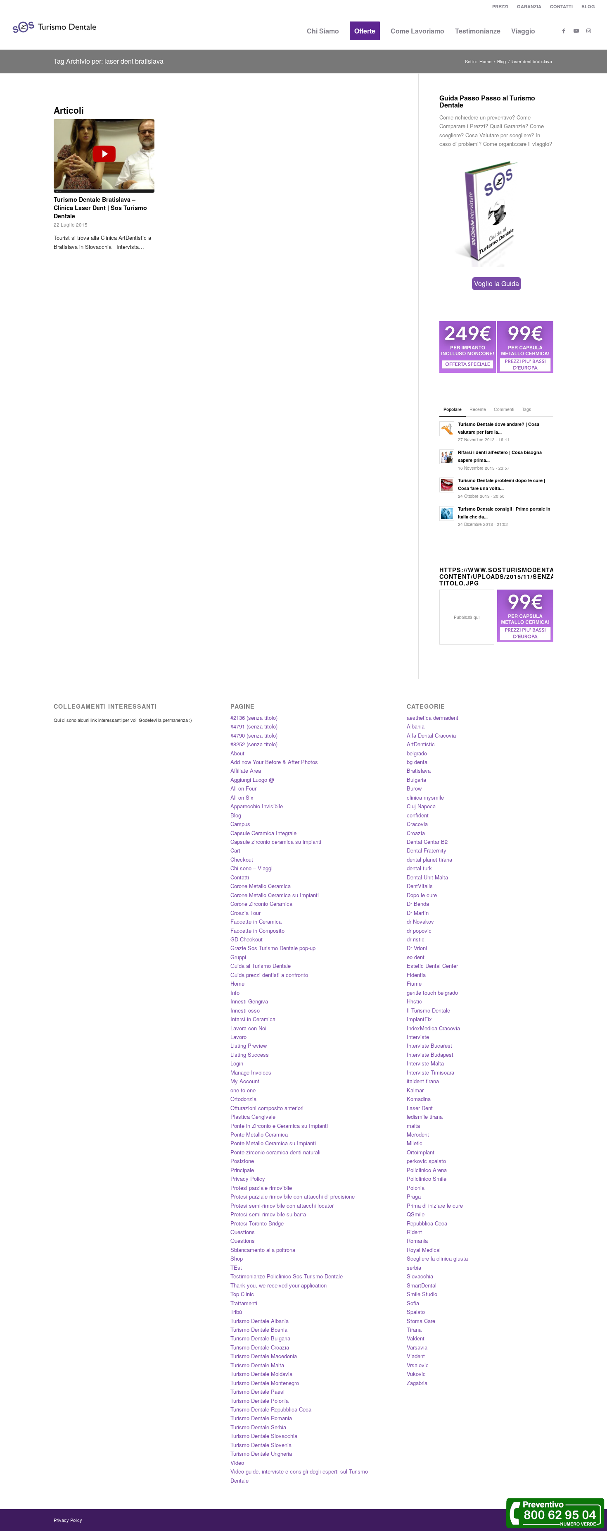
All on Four (243, 788)
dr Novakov (420, 921)
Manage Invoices (250, 1072)
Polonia (415, 1188)
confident (418, 815)
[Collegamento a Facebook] (564, 30)
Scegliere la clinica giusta (437, 1258)
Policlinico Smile (426, 1178)
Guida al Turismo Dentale (260, 966)
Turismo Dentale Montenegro (264, 1383)
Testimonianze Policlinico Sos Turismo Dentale (286, 1276)
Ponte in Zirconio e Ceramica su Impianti (279, 1126)
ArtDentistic (421, 744)
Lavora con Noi (248, 1028)
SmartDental (421, 1285)
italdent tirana (423, 1081)
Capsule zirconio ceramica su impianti (275, 842)
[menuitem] (500, 6)
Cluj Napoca (421, 806)
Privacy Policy (247, 1178)
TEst (236, 1267)
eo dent (415, 957)
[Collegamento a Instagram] (589, 30)
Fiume (414, 983)
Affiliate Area (245, 770)
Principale (242, 1170)
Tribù (236, 1312)
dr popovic (419, 930)
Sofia (413, 1303)
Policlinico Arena (427, 1170)
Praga (414, 1196)
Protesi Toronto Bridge (257, 1223)
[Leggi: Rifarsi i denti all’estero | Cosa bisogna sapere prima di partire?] (446, 456)
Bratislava (419, 770)
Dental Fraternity (426, 850)
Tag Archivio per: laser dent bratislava (109, 61)
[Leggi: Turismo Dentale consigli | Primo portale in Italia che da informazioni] (446, 513)
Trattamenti (243, 1303)
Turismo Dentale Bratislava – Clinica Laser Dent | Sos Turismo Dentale (100, 207)
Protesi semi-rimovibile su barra (268, 1214)
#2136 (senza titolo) (253, 717)
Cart (235, 850)
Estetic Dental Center (432, 966)
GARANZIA (529, 6)
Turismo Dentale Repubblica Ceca (270, 1409)
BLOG (588, 6)
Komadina (419, 1099)
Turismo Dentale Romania (261, 1418)
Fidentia (416, 975)
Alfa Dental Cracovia (431, 735)
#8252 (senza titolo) (253, 744)
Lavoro (238, 1037)
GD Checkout (246, 939)
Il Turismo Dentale (428, 1010)
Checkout (241, 859)
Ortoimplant (420, 1152)
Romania (417, 1240)
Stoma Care (421, 1321)
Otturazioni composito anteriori (267, 1108)
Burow (414, 788)
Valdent (415, 1338)
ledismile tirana (425, 1116)
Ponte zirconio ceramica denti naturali (275, 1152)
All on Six (242, 797)
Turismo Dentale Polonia (259, 1400)
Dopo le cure (422, 895)
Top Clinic (242, 1294)
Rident (414, 1232)
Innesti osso (245, 1010)
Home (237, 983)
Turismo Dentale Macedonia (263, 1356)
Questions (242, 1232)
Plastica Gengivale (252, 1116)
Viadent (416, 1356)
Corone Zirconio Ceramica (261, 904)
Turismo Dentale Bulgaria (260, 1338)
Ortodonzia (243, 1099)
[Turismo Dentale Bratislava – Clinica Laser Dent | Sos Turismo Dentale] (104, 156)
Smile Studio (422, 1294)
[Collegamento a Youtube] (576, 30)
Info (234, 992)
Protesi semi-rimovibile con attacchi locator (282, 1205)
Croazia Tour (245, 913)
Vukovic (416, 1374)
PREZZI (500, 6)
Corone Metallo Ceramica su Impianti (274, 895)
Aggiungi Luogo (252, 779)
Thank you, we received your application (278, 1285)
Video (237, 1463)
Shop (236, 1258)
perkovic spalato (426, 1161)
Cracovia (417, 824)
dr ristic (415, 939)
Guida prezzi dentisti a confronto (269, 975)
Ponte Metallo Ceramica (259, 1134)
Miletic (414, 1143)
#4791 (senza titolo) (253, 726)
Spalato (416, 1312)
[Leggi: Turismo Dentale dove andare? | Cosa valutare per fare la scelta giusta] (446, 428)
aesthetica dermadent (432, 717)
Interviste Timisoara (430, 1072)
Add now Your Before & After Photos (274, 762)
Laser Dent (420, 1108)
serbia (414, 1267)
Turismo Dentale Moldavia (261, 1374)
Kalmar (415, 1090)
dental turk (419, 868)
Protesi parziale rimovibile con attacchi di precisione (292, 1196)
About (237, 753)
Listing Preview (248, 1045)
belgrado (417, 753)
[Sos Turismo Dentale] (54, 39)
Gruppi (238, 957)
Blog (235, 815)
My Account (244, 1081)
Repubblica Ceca (427, 1223)
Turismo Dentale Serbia (258, 1427)
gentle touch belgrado (432, 992)
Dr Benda (418, 904)
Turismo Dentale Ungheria (261, 1453)
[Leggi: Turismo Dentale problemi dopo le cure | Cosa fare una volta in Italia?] (446, 485)
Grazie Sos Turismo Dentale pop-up (272, 948)
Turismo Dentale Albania (259, 1321)
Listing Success (249, 1054)
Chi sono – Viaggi (251, 868)
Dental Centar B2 (427, 842)
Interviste (418, 1037)
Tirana (414, 1329)
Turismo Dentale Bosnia (258, 1329)
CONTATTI (561, 6)
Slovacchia (420, 1276)
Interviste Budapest (430, 1054)
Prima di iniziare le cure (435, 1205)
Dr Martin (418, 913)
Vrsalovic (418, 1365)
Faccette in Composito (257, 930)
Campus (240, 824)
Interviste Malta (425, 1063)
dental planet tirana (429, 859)
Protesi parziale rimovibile (261, 1188)
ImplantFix (419, 1019)
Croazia (416, 833)
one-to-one (243, 1090)
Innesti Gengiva (249, 1001)
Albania (415, 726)
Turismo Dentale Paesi (257, 1391)
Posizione (242, 1161)
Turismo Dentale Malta (257, 1365)
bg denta (417, 762)
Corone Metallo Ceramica (260, 886)
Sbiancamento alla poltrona (262, 1250)
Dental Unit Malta (427, 877)
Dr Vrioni (417, 948)
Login (236, 1063)
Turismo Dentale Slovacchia (263, 1436)
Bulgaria (416, 779)
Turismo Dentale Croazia (259, 1347)
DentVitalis (420, 886)
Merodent (418, 1134)
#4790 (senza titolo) (253, 735)
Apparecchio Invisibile (256, 806)
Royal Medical (424, 1250)
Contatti (239, 877)
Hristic (414, 1001)
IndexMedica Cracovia (433, 1028)
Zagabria (417, 1383)
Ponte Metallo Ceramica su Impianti (273, 1143)
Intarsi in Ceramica (252, 1019)
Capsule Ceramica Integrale (263, 833)
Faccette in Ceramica (256, 921)
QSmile (415, 1214)
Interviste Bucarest (429, 1045)
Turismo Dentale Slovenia (261, 1445)
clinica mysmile (425, 797)
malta (413, 1126)
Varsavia (417, 1347)
